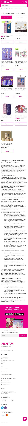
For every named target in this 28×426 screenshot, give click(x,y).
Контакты (3, 361)
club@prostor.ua (6, 384)
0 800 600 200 (6, 381)
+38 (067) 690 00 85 (7, 382)
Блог (2, 363)
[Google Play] (19, 314)
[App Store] (9, 314)
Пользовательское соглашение (7, 360)
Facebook (2, 400)
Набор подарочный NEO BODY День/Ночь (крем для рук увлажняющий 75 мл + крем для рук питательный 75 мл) (7, 34)
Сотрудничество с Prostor (6, 374)
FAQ (2, 366)
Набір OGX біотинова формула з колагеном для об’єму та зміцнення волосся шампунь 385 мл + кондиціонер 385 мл (7, 89)
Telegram (9, 400)
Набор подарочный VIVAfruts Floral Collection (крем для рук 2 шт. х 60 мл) (21, 62)
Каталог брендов (4, 368)
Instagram (5, 400)
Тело (7, 8)
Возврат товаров (4, 358)
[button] (11, 22)
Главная (3, 8)
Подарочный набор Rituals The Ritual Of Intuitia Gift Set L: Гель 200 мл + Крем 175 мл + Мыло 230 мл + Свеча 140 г (7, 144)
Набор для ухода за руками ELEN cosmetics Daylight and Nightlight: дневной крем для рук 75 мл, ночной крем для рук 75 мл (20, 89)
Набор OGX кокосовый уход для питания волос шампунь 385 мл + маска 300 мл (20, 34)
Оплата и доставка (5, 357)
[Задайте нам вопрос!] (25, 419)
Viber (12, 400)
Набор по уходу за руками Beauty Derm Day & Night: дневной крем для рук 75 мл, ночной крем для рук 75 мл (7, 116)
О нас (2, 364)
